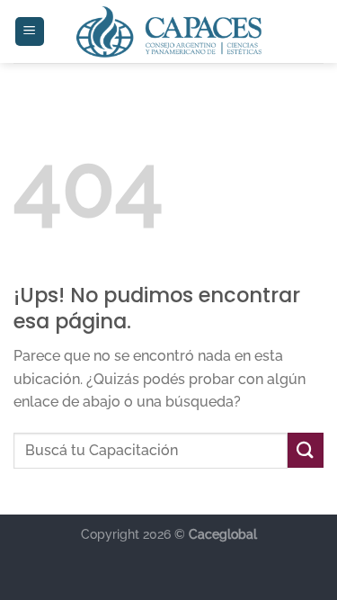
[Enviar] (306, 450)
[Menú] (30, 32)
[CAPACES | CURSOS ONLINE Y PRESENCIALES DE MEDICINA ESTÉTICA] (168, 31)
